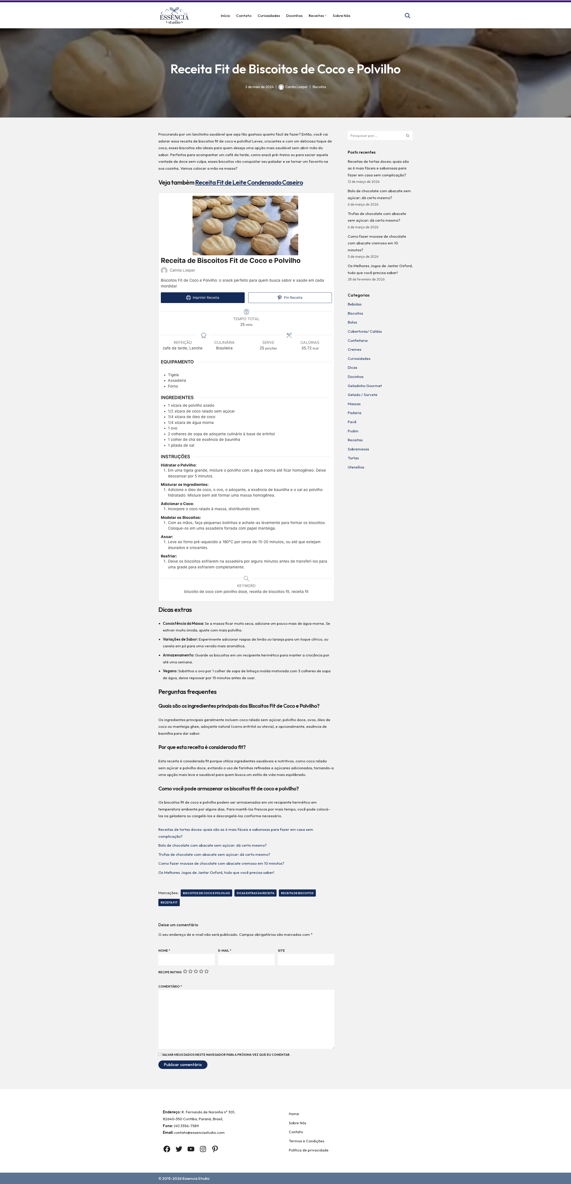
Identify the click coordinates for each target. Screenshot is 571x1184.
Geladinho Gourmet (365, 385)
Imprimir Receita (205, 297)
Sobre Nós (341, 15)
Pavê (352, 421)
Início (225, 15)
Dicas (352, 367)
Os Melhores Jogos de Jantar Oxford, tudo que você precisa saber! (216, 872)
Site (281, 951)
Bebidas (355, 304)
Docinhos (294, 15)
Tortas (353, 458)
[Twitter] (179, 1149)
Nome (164, 951)
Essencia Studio (195, 1178)
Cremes (354, 349)
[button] (326, 15)
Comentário (170, 986)
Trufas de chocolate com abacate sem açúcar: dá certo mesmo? (214, 854)
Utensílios (356, 467)
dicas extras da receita (255, 893)
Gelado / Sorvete (362, 394)
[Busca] (407, 15)
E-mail (224, 951)
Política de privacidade (309, 1150)
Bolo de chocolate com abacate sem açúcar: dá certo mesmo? (212, 845)
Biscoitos (319, 87)
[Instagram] (203, 1149)
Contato (243, 15)
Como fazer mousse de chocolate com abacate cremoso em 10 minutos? (221, 863)
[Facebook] (167, 1149)
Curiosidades (269, 15)
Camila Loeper (296, 87)
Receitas (355, 439)
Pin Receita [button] (292, 297)
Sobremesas (358, 449)
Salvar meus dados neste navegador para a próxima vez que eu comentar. (226, 1055)
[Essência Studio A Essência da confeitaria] (175, 15)
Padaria (354, 412)
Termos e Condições (306, 1141)
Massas (354, 403)
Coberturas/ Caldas (365, 331)
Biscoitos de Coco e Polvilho (206, 893)
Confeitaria (358, 340)
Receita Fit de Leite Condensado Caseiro (249, 182)
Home (294, 1113)
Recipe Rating (170, 972)
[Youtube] (191, 1149)
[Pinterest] (215, 1149)
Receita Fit (169, 902)
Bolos (352, 322)
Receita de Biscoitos (297, 893)
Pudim (353, 431)
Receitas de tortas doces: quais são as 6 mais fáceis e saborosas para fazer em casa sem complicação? (378, 168)
